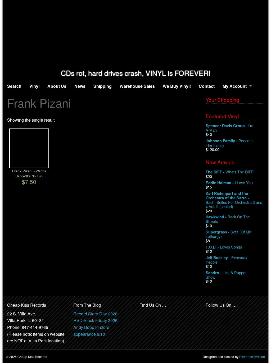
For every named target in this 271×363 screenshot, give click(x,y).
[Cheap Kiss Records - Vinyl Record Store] (135, 34)
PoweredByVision (252, 356)
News (79, 86)
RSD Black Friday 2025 (95, 320)
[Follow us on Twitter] (221, 314)
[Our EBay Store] (156, 317)
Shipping (102, 86)
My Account (235, 86)
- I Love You (229, 183)
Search (14, 86)
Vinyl (34, 86)
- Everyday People (226, 259)
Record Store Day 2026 (95, 314)
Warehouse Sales (137, 86)
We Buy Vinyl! (177, 86)
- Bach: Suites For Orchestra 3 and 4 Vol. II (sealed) (234, 199)
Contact (207, 86)
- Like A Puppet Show (226, 274)
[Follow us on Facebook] (210, 314)
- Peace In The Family (230, 143)
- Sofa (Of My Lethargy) (228, 234)
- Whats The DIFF (230, 172)
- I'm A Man (229, 127)
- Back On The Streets (228, 219)
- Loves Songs (224, 247)
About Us (56, 86)
